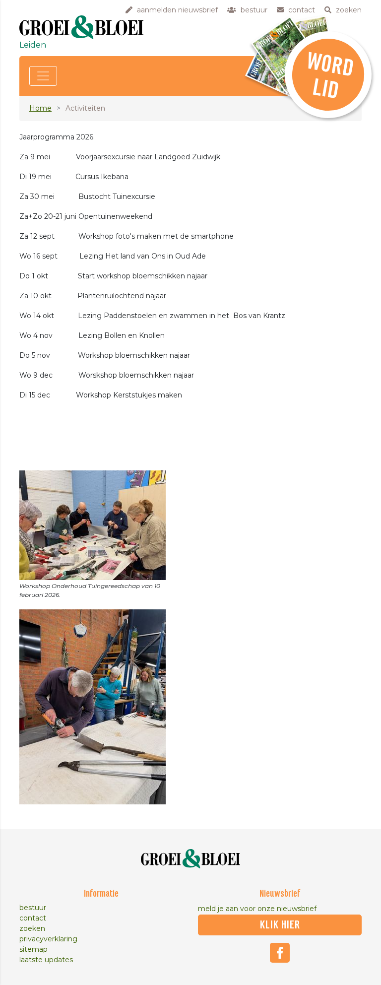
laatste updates (46, 959)
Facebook (280, 953)
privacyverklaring (48, 938)
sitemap (33, 949)
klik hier (280, 925)
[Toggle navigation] (43, 76)
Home (40, 108)
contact (32, 918)
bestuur (32, 907)
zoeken (32, 928)
